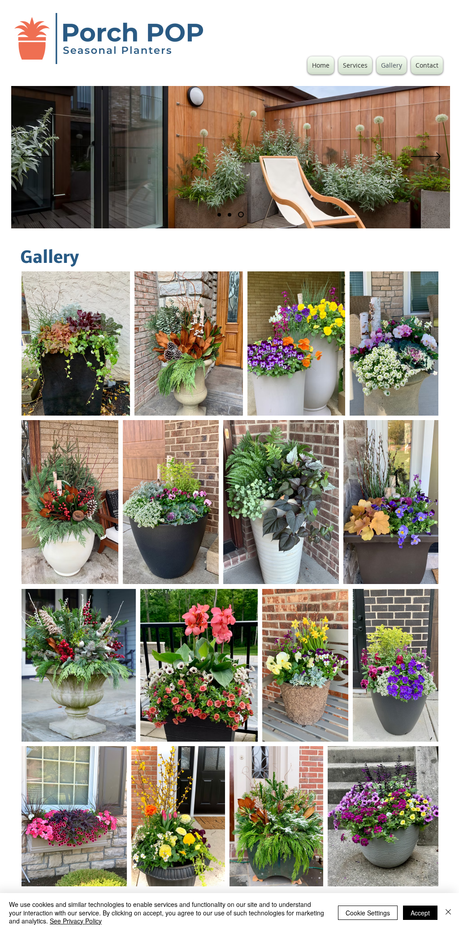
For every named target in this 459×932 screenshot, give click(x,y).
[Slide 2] (219, 214)
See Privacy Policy (76, 920)
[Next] (426, 157)
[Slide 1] (229, 214)
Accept (420, 912)
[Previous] (36, 157)
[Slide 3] (241, 215)
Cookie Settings (368, 912)
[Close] (448, 912)
